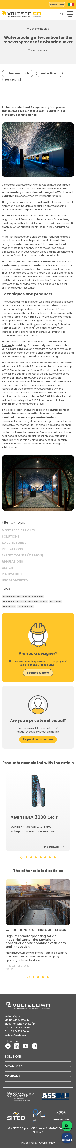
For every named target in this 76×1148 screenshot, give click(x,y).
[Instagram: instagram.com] (35, 1046)
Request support (38, 672)
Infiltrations (9, 606)
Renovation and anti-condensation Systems (25, 601)
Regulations (12, 561)
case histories (14, 543)
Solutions (10, 536)
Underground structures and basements (23, 596)
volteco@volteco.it (16, 1035)
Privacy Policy (29, 1142)
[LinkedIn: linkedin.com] (17, 1046)
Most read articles (18, 530)
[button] (21, 857)
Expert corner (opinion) (22, 555)
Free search (12, 79)
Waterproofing (25, 606)
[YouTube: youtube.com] (26, 1046)
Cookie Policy (47, 1142)
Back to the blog (39, 28)
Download (57, 4)
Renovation (12, 574)
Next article (48, 73)
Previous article (18, 73)
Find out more (51, 846)
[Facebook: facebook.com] (8, 1046)
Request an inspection (38, 739)
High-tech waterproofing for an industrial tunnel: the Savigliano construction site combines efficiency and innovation (36, 941)
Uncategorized (15, 580)
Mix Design (55, 601)
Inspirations (12, 549)
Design (7, 568)
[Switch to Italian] (71, 4)
